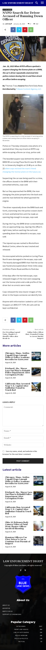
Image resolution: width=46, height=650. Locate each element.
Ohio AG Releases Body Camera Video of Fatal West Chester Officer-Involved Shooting (16, 525)
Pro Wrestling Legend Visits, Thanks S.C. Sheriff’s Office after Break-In (11, 335)
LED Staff (8, 24)
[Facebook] (13, 29)
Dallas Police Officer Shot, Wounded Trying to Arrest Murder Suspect (34, 335)
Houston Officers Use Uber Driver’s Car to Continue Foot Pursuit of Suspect (17, 540)
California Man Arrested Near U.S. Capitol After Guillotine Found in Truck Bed (17, 387)
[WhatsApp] (30, 29)
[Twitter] (19, 29)
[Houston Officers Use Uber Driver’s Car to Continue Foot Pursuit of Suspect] (38, 541)
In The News (7, 9)
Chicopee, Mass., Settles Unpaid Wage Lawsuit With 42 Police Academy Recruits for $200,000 (17, 356)
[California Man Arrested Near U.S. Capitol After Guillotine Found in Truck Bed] (36, 387)
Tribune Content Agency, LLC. (29, 89)
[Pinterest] (24, 29)
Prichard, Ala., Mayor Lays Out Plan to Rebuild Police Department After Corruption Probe (17, 371)
